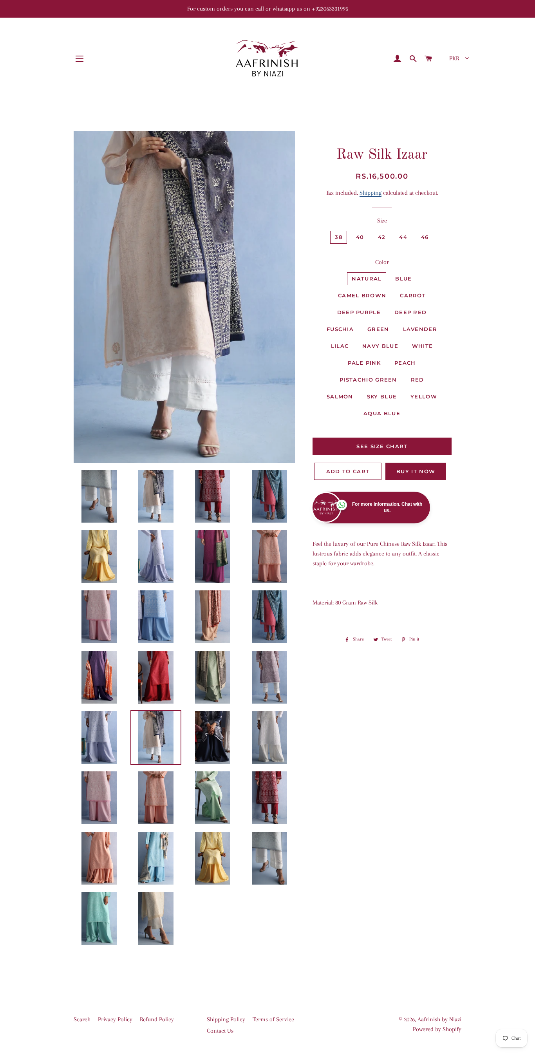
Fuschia (340, 329)
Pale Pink (364, 363)
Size (382, 220)
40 (360, 237)
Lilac (340, 346)
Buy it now (415, 471)
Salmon (340, 396)
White (422, 346)
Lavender (420, 329)
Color (382, 262)
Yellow (423, 396)
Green (378, 329)
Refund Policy (157, 1019)
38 (338, 237)
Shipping (370, 192)
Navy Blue (380, 346)
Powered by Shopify (437, 1029)
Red (417, 379)
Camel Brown (362, 295)
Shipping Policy (226, 1019)
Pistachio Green (368, 379)
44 (403, 237)
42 (382, 237)
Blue (403, 278)
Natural (366, 278)
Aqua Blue (381, 413)
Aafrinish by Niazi (439, 1019)
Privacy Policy (115, 1019)
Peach (405, 363)
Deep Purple (359, 312)
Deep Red (410, 312)
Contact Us (220, 1030)
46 (425, 237)
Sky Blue (382, 396)
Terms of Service (273, 1019)
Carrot (413, 295)
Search (82, 1019)
